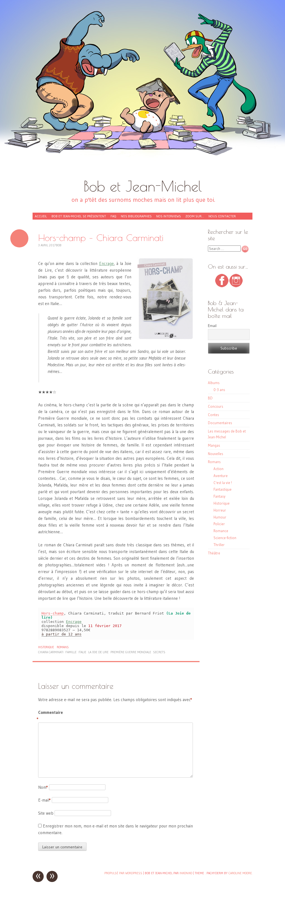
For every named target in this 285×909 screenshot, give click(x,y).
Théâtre (214, 553)
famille (71, 652)
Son (19, 238)
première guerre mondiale (130, 652)
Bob (59, 245)
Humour (219, 517)
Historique (46, 647)
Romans (63, 647)
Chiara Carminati (50, 652)
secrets (159, 652)
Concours (215, 406)
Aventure (220, 475)
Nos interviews (168, 216)
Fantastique (222, 489)
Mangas (214, 445)
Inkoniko (186, 873)
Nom (43, 787)
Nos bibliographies (136, 216)
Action (218, 468)
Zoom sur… (194, 216)
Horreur (219, 510)
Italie (82, 652)
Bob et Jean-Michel (142, 186)
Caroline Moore (240, 873)
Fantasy (219, 496)
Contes (213, 414)
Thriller (219, 544)
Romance (220, 531)
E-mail (44, 800)
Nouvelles (215, 453)
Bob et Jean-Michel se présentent (78, 216)
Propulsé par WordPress (123, 873)
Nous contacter (222, 216)
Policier (219, 524)
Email (212, 325)
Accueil (41, 216)
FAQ (113, 216)
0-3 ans (219, 389)
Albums (214, 382)
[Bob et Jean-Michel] (142, 92)
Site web (45, 813)
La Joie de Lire (98, 652)
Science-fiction (224, 537)
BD (210, 398)
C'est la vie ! (222, 482)
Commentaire (50, 716)
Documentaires (220, 423)
